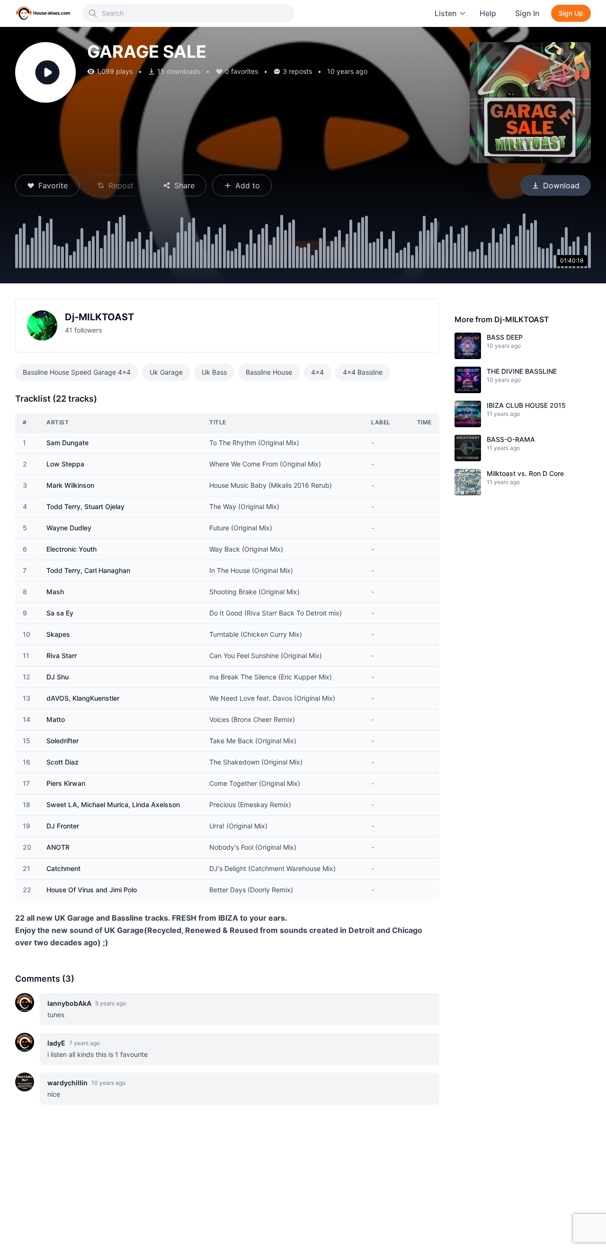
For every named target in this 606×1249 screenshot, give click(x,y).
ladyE (56, 1043)
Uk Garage (166, 372)
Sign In (527, 13)
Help (488, 13)
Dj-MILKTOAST (99, 317)
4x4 (317, 372)
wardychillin (67, 1083)
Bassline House (269, 372)
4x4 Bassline (363, 372)
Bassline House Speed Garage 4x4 (77, 372)
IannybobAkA (69, 1003)
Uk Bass (214, 372)
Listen (446, 13)
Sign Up (571, 13)
